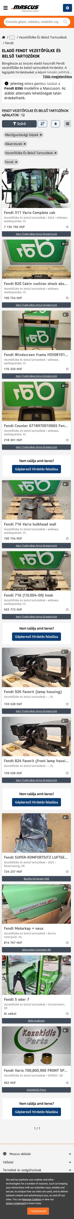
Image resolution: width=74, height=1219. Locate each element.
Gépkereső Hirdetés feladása (36, 469)
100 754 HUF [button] (13, 298)
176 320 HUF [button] (13, 369)
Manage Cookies (31, 1199)
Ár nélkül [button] (10, 1014)
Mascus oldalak (20, 1154)
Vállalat (8, 1162)
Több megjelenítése (57, 76)
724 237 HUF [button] (13, 871)
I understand (38, 1211)
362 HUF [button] (10, 1083)
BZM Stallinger (36, 1020)
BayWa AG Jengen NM (36, 878)
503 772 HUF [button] (13, 609)
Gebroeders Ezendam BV (36, 949)
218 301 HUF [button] (13, 440)
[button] (19, 123)
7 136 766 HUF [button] (14, 227)
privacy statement (16, 1203)
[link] (36, 188)
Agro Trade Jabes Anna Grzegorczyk (36, 234)
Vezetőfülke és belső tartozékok (43, 37)
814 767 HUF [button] (13, 942)
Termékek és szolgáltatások (22, 1170)
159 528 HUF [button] (13, 704)
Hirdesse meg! (67, 8)
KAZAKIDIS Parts (36, 1090)
